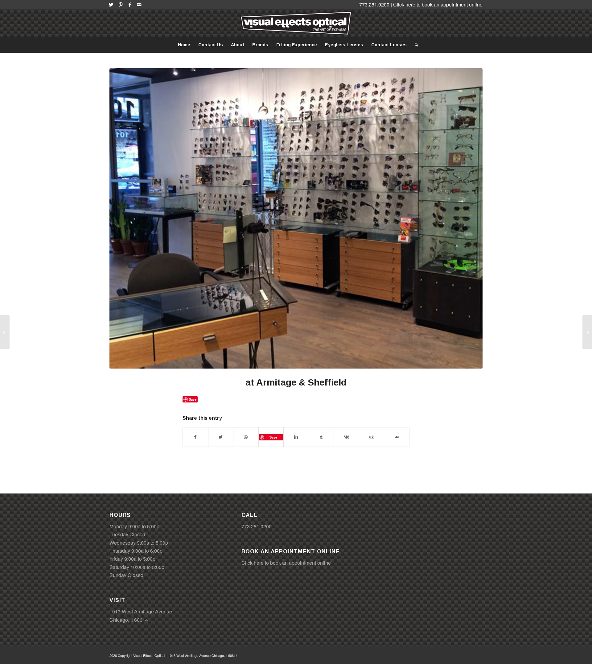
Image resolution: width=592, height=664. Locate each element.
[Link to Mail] (139, 4)
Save (273, 437)
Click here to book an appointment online (438, 4)
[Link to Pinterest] (120, 4)
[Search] (414, 44)
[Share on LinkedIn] (296, 437)
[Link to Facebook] (129, 4)
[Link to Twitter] (111, 4)
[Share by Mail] (396, 437)
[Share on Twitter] (220, 437)
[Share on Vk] (346, 437)
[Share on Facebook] (195, 437)
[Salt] (5, 332)
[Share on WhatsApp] (245, 437)
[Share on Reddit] (371, 437)
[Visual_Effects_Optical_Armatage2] (296, 218)
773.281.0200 (256, 526)
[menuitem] (184, 44)
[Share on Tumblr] (321, 437)
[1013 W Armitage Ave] (587, 332)
